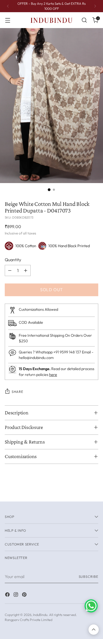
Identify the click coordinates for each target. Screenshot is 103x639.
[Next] (95, 6)
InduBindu (40, 615)
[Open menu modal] (7, 20)
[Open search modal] (84, 20)
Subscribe (89, 576)
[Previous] (8, 6)
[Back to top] (93, 629)
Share (17, 391)
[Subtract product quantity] (10, 270)
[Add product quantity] (25, 270)
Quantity (13, 259)
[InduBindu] (51, 20)
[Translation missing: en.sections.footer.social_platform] (8, 595)
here (53, 374)
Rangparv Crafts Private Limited (28, 620)
